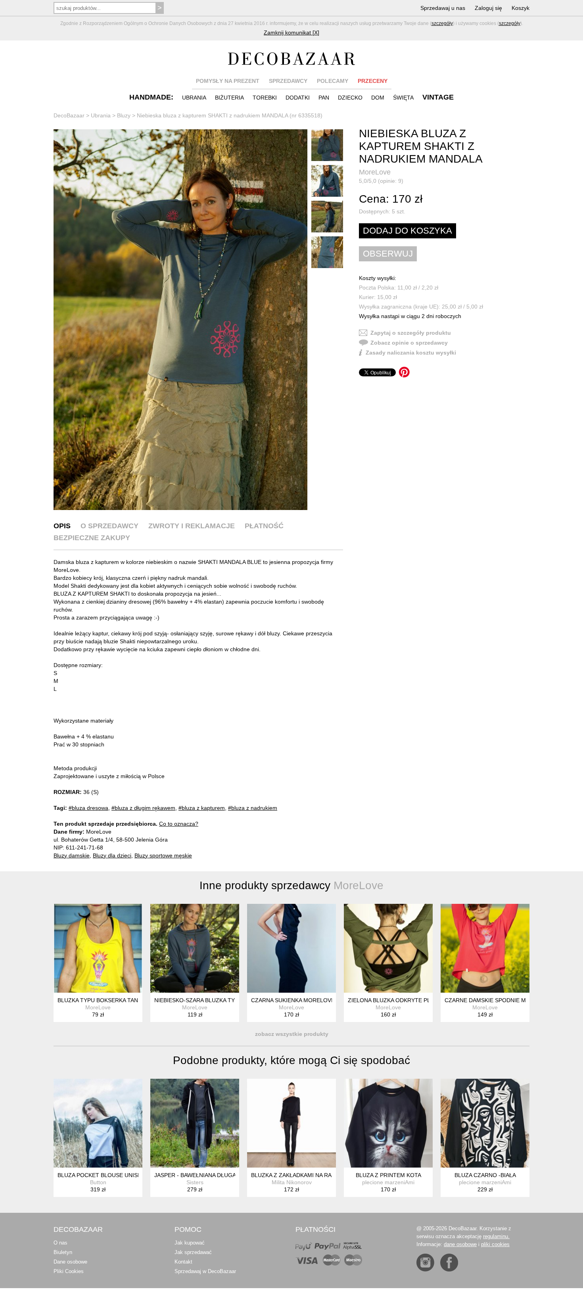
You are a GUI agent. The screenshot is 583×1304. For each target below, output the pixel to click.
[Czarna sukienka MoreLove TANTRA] (291, 948)
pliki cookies (495, 1244)
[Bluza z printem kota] (388, 1123)
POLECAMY (332, 81)
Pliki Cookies (69, 1271)
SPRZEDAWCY (288, 81)
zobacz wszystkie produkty (291, 1034)
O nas (60, 1243)
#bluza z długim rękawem (143, 808)
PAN (323, 97)
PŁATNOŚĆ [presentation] (264, 526)
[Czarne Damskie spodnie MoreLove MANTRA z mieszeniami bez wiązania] (485, 948)
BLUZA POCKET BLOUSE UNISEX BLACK (111, 1175)
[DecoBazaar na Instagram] (425, 1262)
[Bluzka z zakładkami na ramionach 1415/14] (291, 1123)
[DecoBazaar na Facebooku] (449, 1262)
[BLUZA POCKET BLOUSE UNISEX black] (98, 1123)
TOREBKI (265, 97)
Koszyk (520, 8)
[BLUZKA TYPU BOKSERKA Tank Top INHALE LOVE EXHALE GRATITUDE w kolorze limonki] (98, 948)
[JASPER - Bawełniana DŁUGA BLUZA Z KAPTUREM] (194, 1123)
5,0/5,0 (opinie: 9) (381, 181)
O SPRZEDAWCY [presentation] (109, 526)
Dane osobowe (70, 1262)
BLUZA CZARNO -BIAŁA (485, 1175)
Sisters (194, 1182)
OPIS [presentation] (62, 526)
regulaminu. (496, 1236)
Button (98, 1182)
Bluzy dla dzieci (112, 855)
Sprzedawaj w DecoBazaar (205, 1271)
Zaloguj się (488, 8)
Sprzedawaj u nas (442, 8)
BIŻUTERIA (229, 97)
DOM (377, 97)
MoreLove (375, 172)
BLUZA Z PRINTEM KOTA (388, 1175)
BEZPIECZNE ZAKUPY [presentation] (92, 538)
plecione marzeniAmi (388, 1182)
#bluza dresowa (88, 808)
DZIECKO (350, 97)
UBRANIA (194, 97)
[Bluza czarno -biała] (485, 1123)
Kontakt (183, 1262)
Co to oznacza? (178, 824)
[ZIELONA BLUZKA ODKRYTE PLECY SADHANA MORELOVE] (388, 948)
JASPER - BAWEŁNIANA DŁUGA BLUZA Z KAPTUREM (223, 1175)
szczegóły (442, 23)
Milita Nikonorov (292, 1182)
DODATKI (298, 97)
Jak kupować (190, 1243)
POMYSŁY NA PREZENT (227, 81)
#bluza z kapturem (201, 808)
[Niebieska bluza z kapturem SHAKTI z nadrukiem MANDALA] (180, 319)
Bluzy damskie (72, 855)
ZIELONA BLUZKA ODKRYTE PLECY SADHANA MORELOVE (425, 1000)
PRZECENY (372, 81)
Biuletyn (63, 1252)
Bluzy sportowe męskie (163, 855)
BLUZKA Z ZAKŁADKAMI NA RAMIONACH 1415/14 (315, 1175)
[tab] (62, 526)
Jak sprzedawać (193, 1252)
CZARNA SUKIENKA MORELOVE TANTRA (304, 1000)
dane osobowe (460, 1244)
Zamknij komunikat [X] (291, 32)
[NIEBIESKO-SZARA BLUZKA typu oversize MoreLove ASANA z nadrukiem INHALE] (194, 948)
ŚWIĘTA (403, 97)
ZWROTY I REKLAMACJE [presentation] (191, 526)
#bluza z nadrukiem (252, 808)
